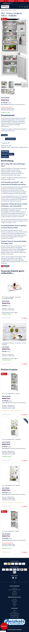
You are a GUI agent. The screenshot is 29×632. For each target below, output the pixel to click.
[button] (14, 56)
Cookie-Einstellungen (14, 617)
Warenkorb (14, 594)
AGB (14, 610)
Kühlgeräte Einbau (8, 8)
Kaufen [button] (25, 318)
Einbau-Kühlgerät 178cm (18, 8)
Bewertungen (14, 600)
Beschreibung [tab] (5, 151)
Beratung (4, 626)
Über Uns (14, 599)
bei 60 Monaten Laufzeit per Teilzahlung (13, 104)
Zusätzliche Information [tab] (7, 154)
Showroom (14, 604)
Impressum (14, 612)
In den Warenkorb (10, 139)
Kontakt (14, 591)
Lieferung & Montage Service (14, 589)
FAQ (14, 605)
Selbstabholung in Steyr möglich (7, 109)
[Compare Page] (8, 143)
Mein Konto (14, 593)
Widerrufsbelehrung (14, 615)
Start (2, 8)
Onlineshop (14, 588)
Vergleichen (5, 143)
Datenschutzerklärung (14, 613)
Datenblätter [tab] (5, 156)
